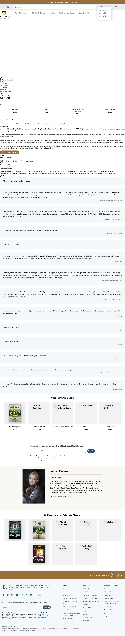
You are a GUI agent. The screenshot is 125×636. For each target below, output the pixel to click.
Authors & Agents (88, 589)
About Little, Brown (21, 13)
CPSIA (106, 613)
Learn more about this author (60, 496)
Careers (85, 604)
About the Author (6, 168)
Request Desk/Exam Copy (10, 152)
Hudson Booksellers (51, 124)
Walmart (71, 124)
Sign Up (91, 451)
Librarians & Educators (90, 595)
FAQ (84, 611)
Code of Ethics (108, 598)
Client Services (87, 592)
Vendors (85, 614)
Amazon (4, 124)
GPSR (106, 616)
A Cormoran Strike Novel (8, 165)
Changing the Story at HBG (70, 607)
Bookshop (39, 124)
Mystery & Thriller (6, 157)
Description (4, 126)
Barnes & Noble (14, 124)
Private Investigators (27, 161)
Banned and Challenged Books (69, 602)
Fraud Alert (107, 610)
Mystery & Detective (12, 161)
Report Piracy (108, 607)
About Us (65, 589)
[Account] (116, 7)
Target (63, 124)
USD (104, 13)
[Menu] (3, 7)
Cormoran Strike (5, 167)
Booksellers (86, 620)
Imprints (52, 13)
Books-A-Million (27, 124)
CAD (104, 16)
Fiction (2, 161)
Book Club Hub (84, 13)
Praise (2, 175)
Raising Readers (88, 617)
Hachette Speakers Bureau (91, 601)
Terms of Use (108, 589)
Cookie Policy (108, 595)
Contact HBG (87, 608)
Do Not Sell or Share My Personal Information (111, 602)
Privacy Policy (108, 592)
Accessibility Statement (69, 610)
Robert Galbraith (7, 80)
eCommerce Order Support (91, 598)
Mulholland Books (6, 91)
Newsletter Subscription (69, 598)
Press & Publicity (67, 618)
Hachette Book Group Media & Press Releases (71, 614)
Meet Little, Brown (38, 13)
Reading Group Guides (67, 13)
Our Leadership (67, 592)
